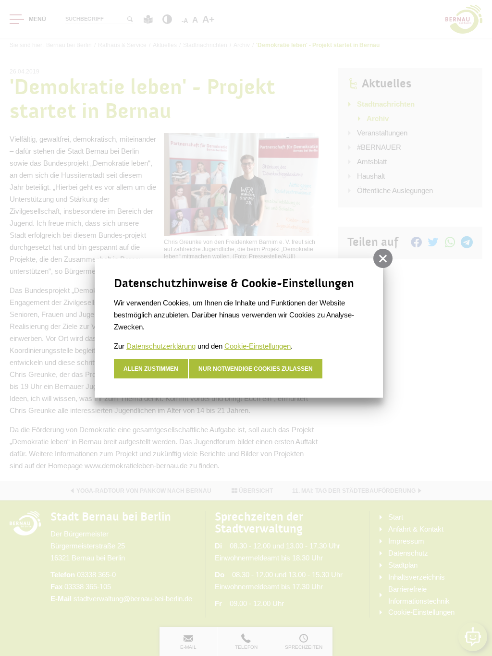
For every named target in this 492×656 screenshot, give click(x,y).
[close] (383, 258)
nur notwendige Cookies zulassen (255, 368)
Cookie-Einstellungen (257, 346)
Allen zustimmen (150, 368)
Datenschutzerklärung (161, 346)
